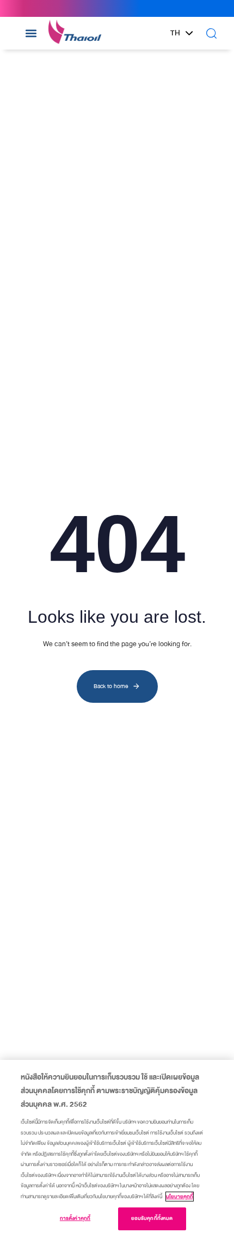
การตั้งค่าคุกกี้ (75, 1218)
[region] (117, 1149)
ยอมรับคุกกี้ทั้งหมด (152, 1218)
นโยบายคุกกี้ (179, 1196)
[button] (31, 33)
